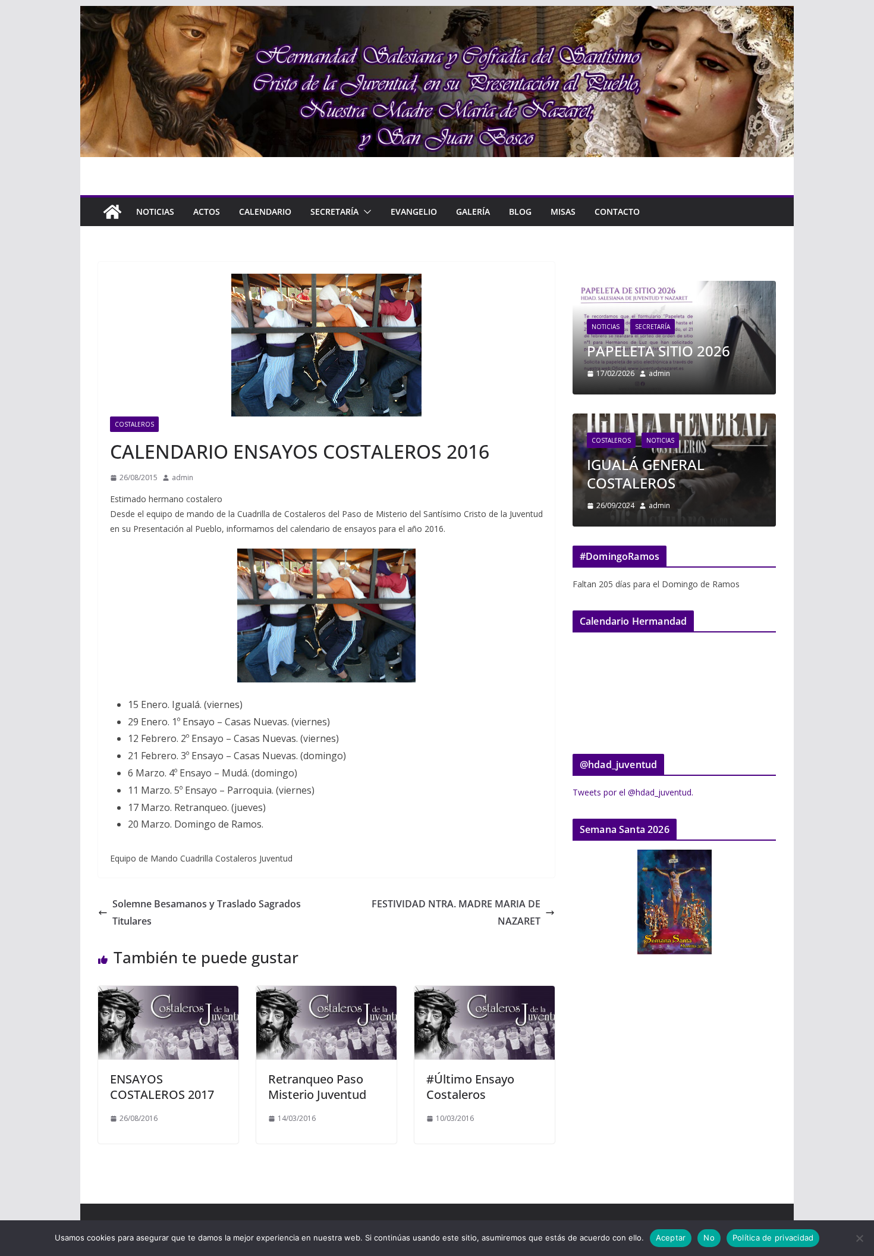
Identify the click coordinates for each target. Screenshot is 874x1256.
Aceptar (671, 1237)
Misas (563, 211)
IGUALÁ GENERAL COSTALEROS (646, 474)
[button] (365, 211)
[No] (859, 1238)
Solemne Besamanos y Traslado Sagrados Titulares (206, 912)
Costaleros (134, 424)
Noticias (155, 211)
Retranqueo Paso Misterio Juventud (317, 1086)
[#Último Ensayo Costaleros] (484, 994)
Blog (520, 211)
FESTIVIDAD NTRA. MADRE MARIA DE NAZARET (456, 912)
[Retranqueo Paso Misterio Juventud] (326, 994)
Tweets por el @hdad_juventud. (633, 792)
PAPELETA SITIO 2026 (658, 351)
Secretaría (334, 211)
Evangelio (414, 211)
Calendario (265, 211)
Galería (473, 211)
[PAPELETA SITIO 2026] (674, 288)
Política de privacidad (773, 1237)
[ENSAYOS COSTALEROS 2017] (168, 994)
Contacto (617, 211)
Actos (206, 211)
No (709, 1237)
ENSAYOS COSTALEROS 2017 (162, 1086)
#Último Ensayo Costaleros (470, 1086)
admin (182, 477)
